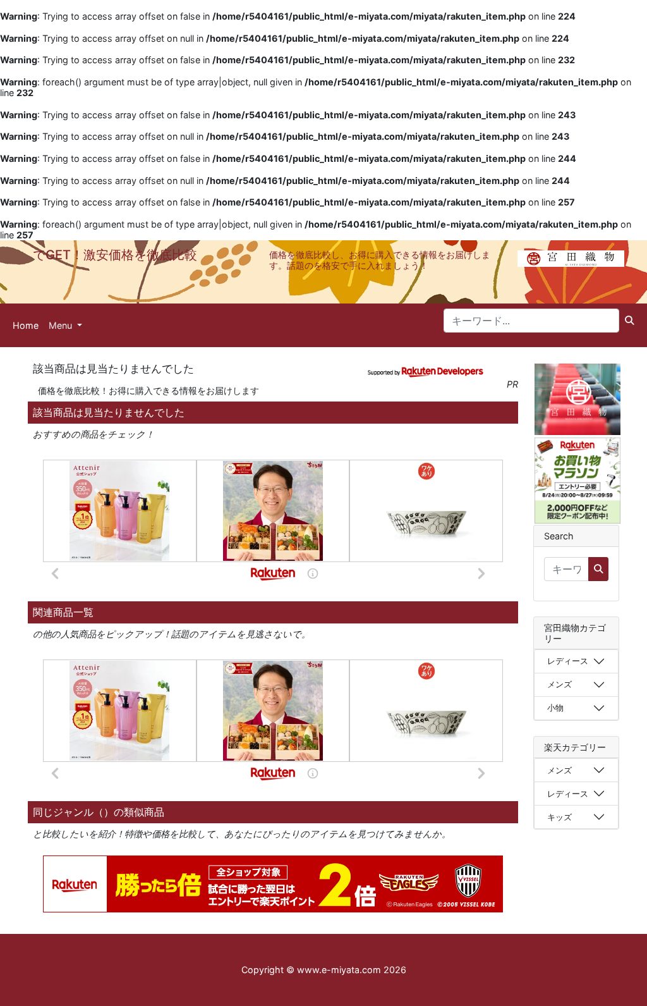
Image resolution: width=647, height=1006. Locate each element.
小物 (555, 707)
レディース (567, 661)
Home (26, 325)
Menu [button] (62, 325)
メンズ (559, 684)
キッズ (559, 817)
